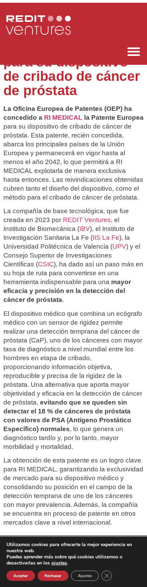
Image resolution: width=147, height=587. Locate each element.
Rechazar (53, 575)
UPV (119, 246)
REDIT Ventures (87, 219)
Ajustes (85, 575)
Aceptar (20, 575)
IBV (84, 228)
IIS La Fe (106, 237)
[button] (133, 51)
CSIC (46, 264)
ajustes (59, 563)
